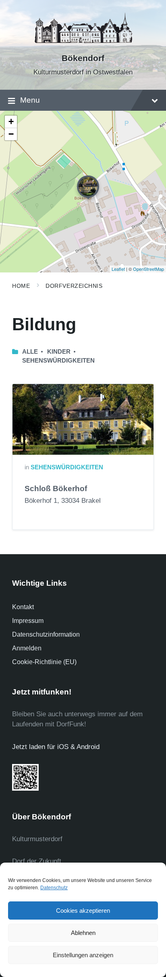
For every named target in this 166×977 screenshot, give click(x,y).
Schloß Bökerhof (56, 488)
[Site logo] (83, 44)
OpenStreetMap (148, 269)
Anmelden (27, 648)
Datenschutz (54, 887)
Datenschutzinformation (46, 634)
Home (21, 286)
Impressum (28, 620)
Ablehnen (83, 932)
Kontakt (23, 607)
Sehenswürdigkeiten (58, 360)
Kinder (59, 351)
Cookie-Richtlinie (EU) (44, 661)
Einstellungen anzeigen (83, 955)
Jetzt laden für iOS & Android (56, 747)
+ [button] (11, 121)
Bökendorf (83, 58)
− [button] (11, 134)
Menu (30, 100)
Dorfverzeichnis (74, 286)
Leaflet (118, 269)
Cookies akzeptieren (83, 910)
